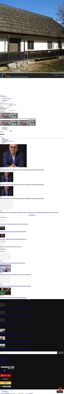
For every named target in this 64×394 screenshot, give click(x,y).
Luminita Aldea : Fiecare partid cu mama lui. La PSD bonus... (13, 263)
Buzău (1, 167)
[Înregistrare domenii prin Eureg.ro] (23, 393)
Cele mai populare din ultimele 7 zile (8, 141)
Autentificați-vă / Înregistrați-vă (7, 98)
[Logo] (9, 125)
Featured (1, 284)
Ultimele (3, 138)
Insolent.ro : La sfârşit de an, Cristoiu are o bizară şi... (11, 246)
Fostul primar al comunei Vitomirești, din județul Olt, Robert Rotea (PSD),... (15, 286)
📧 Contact (4, 101)
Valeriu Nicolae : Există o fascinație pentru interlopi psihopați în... (13, 297)
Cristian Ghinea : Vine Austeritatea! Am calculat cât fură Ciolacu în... (14, 224)
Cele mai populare (5, 140)
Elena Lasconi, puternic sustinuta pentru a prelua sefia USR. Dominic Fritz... (15, 274)
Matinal (1, 272)
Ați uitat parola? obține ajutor (4, 107)
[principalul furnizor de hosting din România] (17, 393)
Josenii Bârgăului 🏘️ (3, 171)
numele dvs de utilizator (13, 104)
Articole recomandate (5, 139)
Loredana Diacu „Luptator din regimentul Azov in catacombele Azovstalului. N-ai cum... (18, 341)
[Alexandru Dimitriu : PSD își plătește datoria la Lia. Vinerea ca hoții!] (2, 321)
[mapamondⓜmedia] (32, 119)
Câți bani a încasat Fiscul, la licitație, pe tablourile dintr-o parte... (13, 231)
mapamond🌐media (5, 100)
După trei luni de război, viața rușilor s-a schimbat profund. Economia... (15, 349)
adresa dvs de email (12, 110)
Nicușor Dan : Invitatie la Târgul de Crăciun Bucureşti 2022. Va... (13, 239)
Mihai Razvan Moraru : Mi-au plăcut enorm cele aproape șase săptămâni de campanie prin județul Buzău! (22, 169)
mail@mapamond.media (8, 388)
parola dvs (10, 105)
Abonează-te (61, 352)
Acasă (1, 131)
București (1, 295)
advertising (5, 370)
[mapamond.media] (5, 384)
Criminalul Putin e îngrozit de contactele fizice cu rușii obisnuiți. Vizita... (14, 333)
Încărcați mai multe (3, 249)
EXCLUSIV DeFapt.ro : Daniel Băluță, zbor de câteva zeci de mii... (14, 308)
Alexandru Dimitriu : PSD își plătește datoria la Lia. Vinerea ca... (13, 323)
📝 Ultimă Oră (4, 128)
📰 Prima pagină (4, 127)
